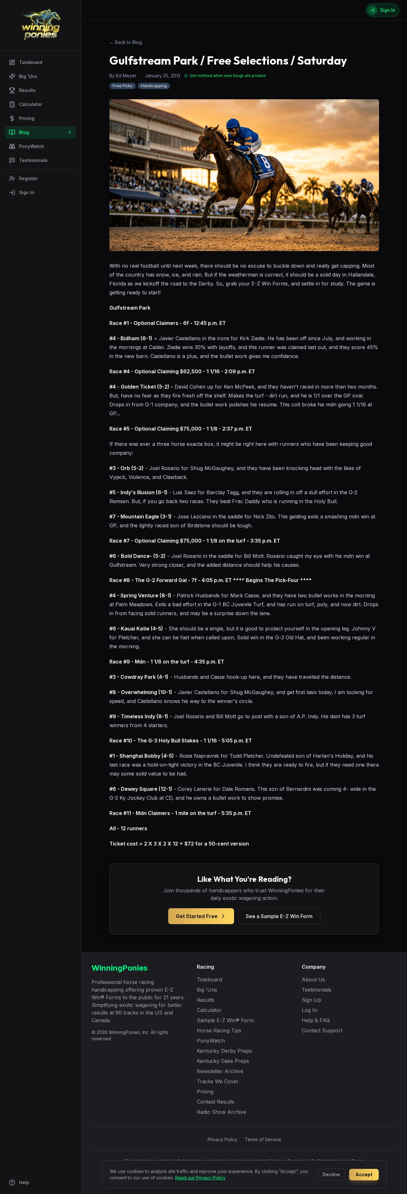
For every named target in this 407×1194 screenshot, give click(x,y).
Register (28, 178)
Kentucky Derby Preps (224, 1051)
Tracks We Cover (218, 1081)
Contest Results (215, 1102)
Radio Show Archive (221, 1112)
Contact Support (322, 1030)
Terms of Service (263, 1139)
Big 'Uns (28, 76)
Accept (363, 1174)
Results (27, 90)
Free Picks (123, 85)
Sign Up (311, 1000)
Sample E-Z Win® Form (225, 1020)
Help (24, 1182)
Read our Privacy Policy (200, 1177)
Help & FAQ (316, 1020)
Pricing (26, 118)
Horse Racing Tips (219, 1030)
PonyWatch (31, 146)
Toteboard (30, 62)
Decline (331, 1174)
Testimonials (33, 160)
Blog (24, 132)
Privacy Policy (222, 1139)
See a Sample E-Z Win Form (279, 916)
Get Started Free (196, 916)
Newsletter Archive (220, 1071)
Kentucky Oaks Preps (223, 1061)
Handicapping (154, 85)
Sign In (26, 192)
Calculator (30, 104)
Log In (309, 1010)
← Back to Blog (125, 42)
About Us (313, 979)
